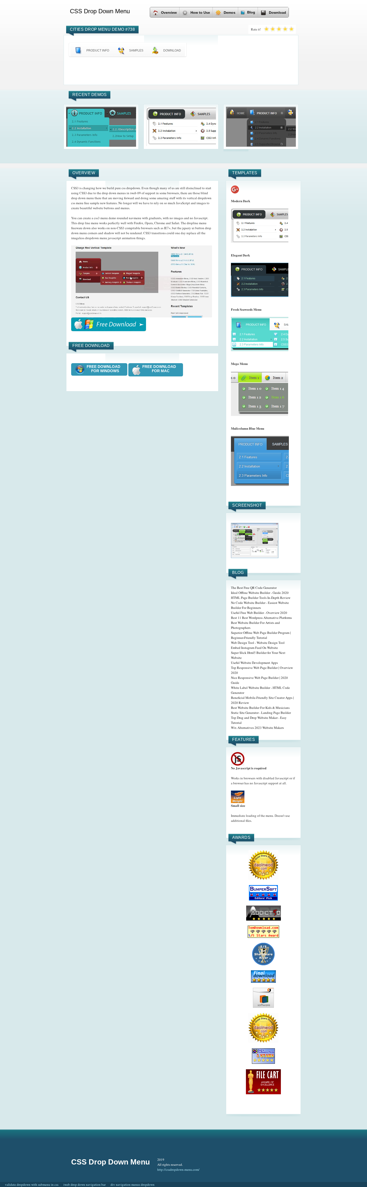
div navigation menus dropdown (133, 1184)
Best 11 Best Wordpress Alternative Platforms (261, 617)
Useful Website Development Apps (254, 662)
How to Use (200, 12)
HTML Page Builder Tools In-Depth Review (260, 597)
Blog (251, 12)
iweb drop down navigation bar (84, 1184)
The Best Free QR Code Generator (254, 587)
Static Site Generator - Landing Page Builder (261, 712)
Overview (169, 12)
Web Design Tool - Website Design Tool (258, 642)
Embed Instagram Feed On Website (254, 647)
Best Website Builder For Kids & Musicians (260, 707)
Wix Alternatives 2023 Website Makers (257, 727)
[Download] (108, 324)
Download (277, 12)
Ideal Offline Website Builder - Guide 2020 (260, 592)
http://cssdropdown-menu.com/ (178, 1169)
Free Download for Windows (105, 368)
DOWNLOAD (172, 50)
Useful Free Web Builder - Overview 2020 (259, 612)
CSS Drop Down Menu (110, 1162)
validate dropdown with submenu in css (31, 1184)
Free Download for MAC (160, 368)
